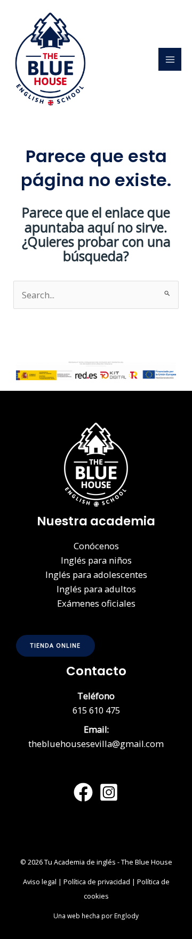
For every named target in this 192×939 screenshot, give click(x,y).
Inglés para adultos (96, 589)
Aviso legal (40, 881)
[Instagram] (108, 792)
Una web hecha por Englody (96, 915)
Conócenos (96, 546)
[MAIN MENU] (169, 59)
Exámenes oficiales (96, 603)
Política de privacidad (96, 881)
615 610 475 (96, 710)
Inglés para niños (96, 560)
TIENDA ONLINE (55, 645)
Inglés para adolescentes (96, 574)
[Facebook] (83, 792)
